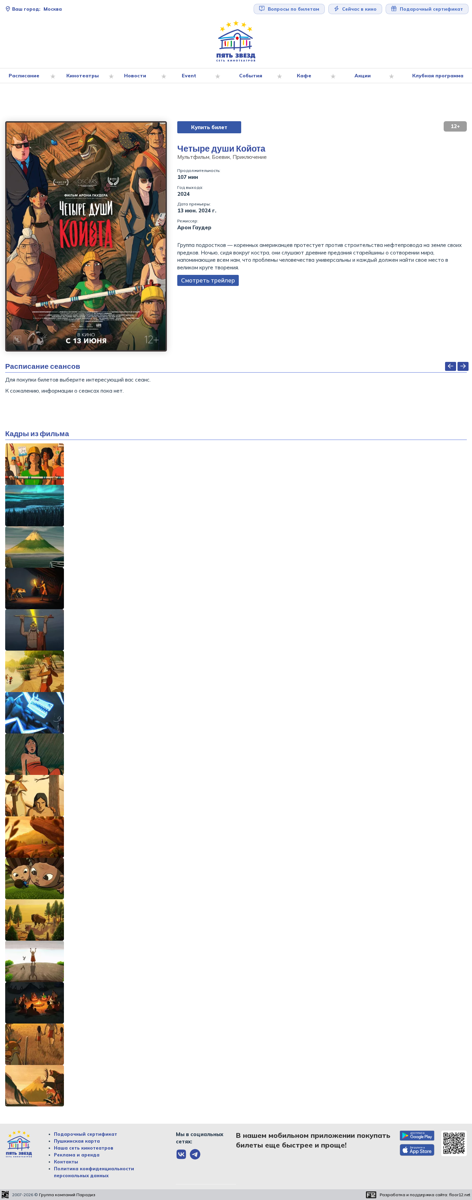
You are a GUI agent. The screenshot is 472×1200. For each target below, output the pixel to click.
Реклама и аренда (77, 1155)
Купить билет (209, 127)
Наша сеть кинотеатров (83, 1148)
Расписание (24, 76)
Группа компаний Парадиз (67, 1194)
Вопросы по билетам (292, 9)
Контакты (66, 1161)
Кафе (304, 76)
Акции (363, 76)
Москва (37, 9)
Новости (135, 76)
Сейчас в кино (359, 9)
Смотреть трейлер (208, 280)
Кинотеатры (82, 76)
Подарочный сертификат (85, 1134)
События (250, 76)
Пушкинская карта (77, 1141)
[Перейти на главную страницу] (236, 41)
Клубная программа (437, 76)
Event (189, 76)
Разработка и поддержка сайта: (425, 1194)
